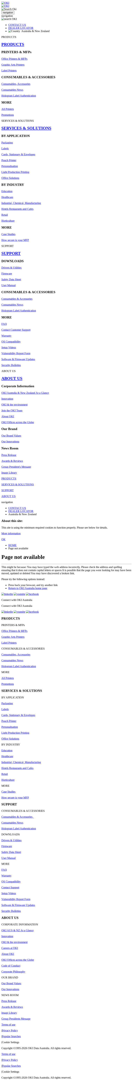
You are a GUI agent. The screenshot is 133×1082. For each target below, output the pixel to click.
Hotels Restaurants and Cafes (17, 208)
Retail (4, 214)
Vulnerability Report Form (15, 353)
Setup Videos (8, 347)
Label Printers (9, 70)
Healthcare (7, 197)
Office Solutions (10, 177)
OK (3, 539)
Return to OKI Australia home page (27, 588)
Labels (5, 148)
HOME (12, 545)
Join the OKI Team (11, 410)
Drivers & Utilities (11, 267)
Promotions (7, 114)
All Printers (7, 109)
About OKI (7, 416)
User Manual (8, 285)
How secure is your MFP (15, 240)
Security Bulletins (11, 365)
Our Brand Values (11, 435)
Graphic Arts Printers (12, 64)
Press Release (8, 455)
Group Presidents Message (15, 1018)
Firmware (6, 273)
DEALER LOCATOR (20, 27)
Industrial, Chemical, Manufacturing (21, 203)
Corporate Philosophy (13, 971)
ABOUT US (11, 378)
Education (6, 191)
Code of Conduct (10, 965)
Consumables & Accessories (16, 298)
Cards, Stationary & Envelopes (18, 154)
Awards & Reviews (12, 460)
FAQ (4, 323)
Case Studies (8, 234)
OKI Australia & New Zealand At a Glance (25, 392)
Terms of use (8, 1024)
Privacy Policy (10, 1030)
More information (11, 533)
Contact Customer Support (15, 329)
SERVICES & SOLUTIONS (26, 128)
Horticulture (8, 220)
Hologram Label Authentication (18, 95)
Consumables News (12, 89)
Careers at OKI (9, 948)
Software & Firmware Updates (18, 359)
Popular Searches (11, 1036)
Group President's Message (16, 466)
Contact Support (10, 887)
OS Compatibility (11, 341)
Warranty (6, 335)
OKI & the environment (14, 404)
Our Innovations (10, 441)
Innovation (7, 398)
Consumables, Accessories (15, 83)
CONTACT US (17, 24)
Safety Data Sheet (11, 279)
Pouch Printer (8, 160)
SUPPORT (11, 253)
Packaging (7, 142)
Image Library (9, 472)
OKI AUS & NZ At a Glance (17, 930)
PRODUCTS (12, 44)
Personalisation (9, 166)
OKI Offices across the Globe (17, 422)
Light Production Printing (15, 172)
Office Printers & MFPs (14, 58)
